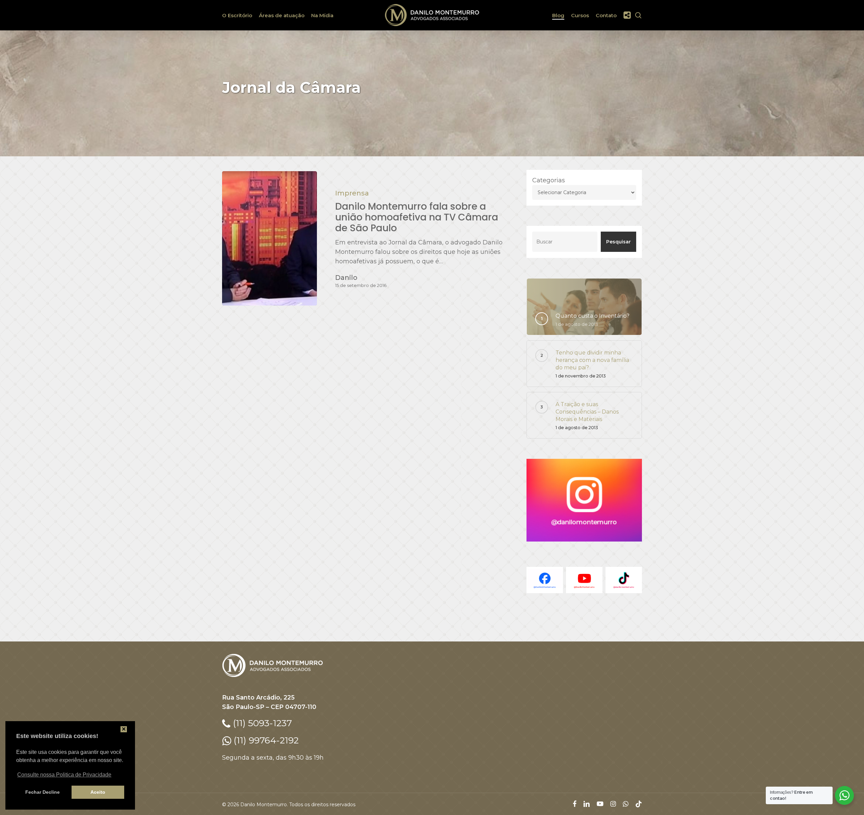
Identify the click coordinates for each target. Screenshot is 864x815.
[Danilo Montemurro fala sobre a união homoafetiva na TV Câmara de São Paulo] (269, 238)
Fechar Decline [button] (42, 792)
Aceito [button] (97, 792)
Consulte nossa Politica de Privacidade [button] (64, 775)
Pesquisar (618, 242)
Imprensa (352, 193)
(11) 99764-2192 (265, 740)
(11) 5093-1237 (261, 723)
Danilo (346, 277)
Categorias (548, 180)
